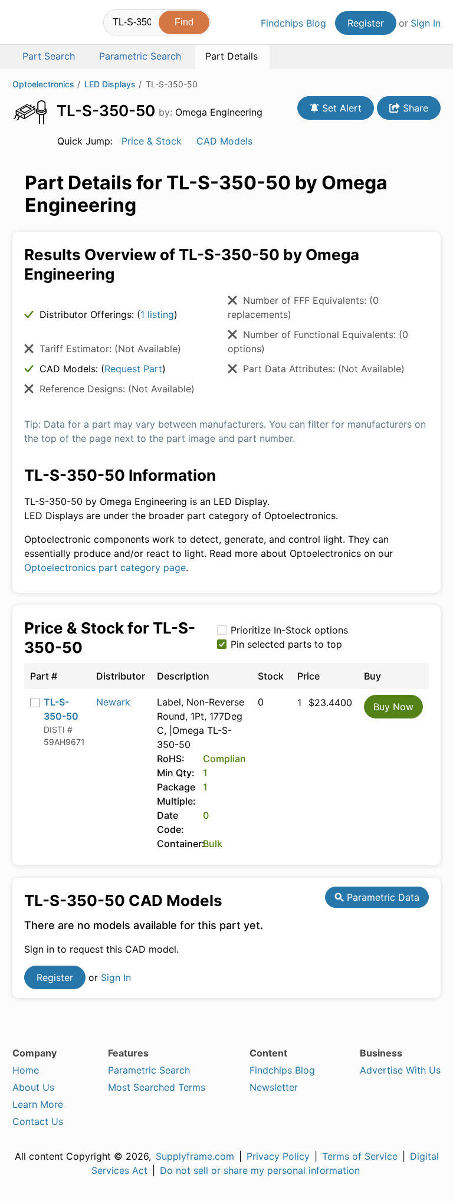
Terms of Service (360, 1156)
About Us (33, 1087)
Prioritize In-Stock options (289, 630)
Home (25, 1070)
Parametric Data (381, 897)
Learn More (37, 1104)
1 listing (157, 314)
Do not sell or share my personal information (260, 1170)
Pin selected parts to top (286, 644)
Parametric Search (149, 1070)
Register (365, 23)
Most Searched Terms (156, 1087)
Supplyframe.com (195, 1156)
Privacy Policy (278, 1156)
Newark (113, 702)
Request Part (133, 369)
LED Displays (110, 84)
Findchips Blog (293, 23)
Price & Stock (152, 141)
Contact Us (37, 1121)
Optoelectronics (43, 84)
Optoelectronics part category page (105, 567)
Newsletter (274, 1087)
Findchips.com (22, 24)
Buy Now (393, 707)
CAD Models (224, 141)
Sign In (426, 23)
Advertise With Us (400, 1070)
